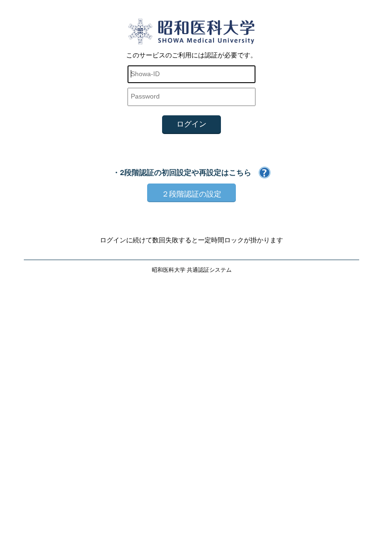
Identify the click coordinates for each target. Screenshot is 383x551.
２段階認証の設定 (191, 193)
